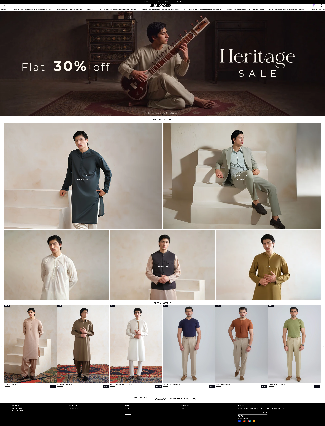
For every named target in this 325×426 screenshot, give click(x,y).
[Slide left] (2, 346)
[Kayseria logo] (160, 5)
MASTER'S (178, 1)
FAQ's (70, 410)
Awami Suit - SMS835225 (12, 384)
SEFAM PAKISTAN (165, 424)
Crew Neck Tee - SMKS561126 (277, 384)
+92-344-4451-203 (23, 414)
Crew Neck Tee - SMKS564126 (171, 384)
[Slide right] (323, 346)
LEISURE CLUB (157, 1)
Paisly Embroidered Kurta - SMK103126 (121, 384)
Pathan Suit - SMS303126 (64, 384)
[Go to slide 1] (162, 114)
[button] (4, 5)
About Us (183, 408)
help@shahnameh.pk (17, 410)
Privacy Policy (72, 412)
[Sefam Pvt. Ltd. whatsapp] (314, 5)
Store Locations (185, 410)
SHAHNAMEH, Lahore (17, 408)
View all (162, 390)
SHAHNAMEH (168, 1)
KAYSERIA (146, 1)
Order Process (72, 414)
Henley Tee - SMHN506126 (223, 384)
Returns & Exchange (74, 408)
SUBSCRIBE (264, 412)
